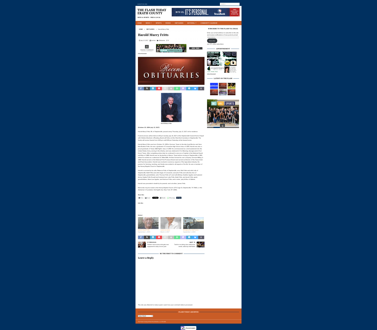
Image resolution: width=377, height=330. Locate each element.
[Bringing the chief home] (193, 223)
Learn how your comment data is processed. (178, 305)
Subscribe (212, 41)
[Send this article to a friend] (165, 88)
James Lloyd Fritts (144, 230)
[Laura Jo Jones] (171, 223)
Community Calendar (208, 23)
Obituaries (179, 23)
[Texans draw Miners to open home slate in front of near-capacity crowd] (231, 86)
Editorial (191, 23)
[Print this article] (171, 88)
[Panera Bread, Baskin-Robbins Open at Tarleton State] (223, 92)
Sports (159, 23)
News (148, 23)
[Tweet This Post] (147, 88)
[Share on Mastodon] (183, 88)
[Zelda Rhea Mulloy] (223, 86)
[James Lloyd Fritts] (148, 223)
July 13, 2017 (144, 40)
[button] (171, 71)
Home (139, 23)
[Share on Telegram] (189, 88)
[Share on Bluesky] (195, 88)
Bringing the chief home (191, 230)
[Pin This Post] (159, 88)
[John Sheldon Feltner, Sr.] (231, 92)
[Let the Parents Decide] (214, 86)
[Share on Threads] (201, 88)
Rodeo (168, 23)
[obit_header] (171, 84)
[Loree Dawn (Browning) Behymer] (214, 92)
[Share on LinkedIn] (153, 88)
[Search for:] (230, 4)
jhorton (153, 40)
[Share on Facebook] (141, 88)
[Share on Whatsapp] (177, 88)
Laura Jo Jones (165, 230)
